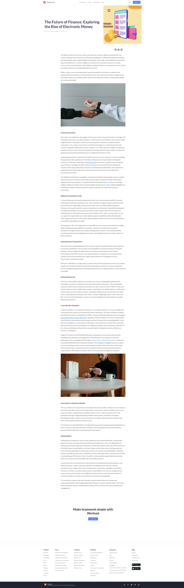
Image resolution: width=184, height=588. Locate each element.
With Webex (46, 555)
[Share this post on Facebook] (119, 50)
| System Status (72, 585)
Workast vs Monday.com (79, 560)
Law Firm (92, 565)
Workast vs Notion (78, 562)
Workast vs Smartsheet (79, 565)
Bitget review (94, 148)
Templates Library (113, 552)
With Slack (45, 552)
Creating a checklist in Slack (61, 557)
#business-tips (63, 31)
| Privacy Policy (53, 585)
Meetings (45, 568)
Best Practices (82, 2)
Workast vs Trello (78, 568)
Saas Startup (93, 575)
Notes (44, 562)
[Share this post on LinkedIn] (115, 50)
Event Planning (93, 562)
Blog (110, 555)
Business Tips (135, 560)
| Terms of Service (59, 585)
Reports (45, 565)
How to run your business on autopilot (118, 567)
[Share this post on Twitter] (121, 50)
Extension (45, 570)
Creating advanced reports (61, 565)
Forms (44, 560)
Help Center (112, 557)
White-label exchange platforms (110, 213)
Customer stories (136, 557)
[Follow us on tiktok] (124, 585)
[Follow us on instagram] (128, 585)
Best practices (135, 555)
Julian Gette (49, 31)
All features (46, 573)
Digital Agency (93, 557)
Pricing (45, 575)
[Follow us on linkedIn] (138, 585)
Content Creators (94, 555)
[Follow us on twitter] (135, 585)
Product (90, 2)
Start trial (137, 2)
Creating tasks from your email (62, 560)
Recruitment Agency (94, 573)
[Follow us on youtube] (131, 585)
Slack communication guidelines (116, 572)
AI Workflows (46, 557)
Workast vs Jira (77, 557)
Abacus (106, 182)
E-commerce (93, 560)
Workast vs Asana (78, 552)
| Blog (53, 2)
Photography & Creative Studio (97, 568)
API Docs (111, 560)
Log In (130, 2)
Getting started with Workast (61, 552)
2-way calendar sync (59, 570)
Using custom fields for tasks (61, 568)
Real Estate (92, 570)
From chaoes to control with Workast (117, 570)
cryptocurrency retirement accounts (103, 340)
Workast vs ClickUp (78, 555)
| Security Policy (66, 585)
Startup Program (113, 562)
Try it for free (93, 519)
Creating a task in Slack (60, 555)
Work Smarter (97, 2)
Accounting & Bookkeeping (96, 552)
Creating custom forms (60, 562)
